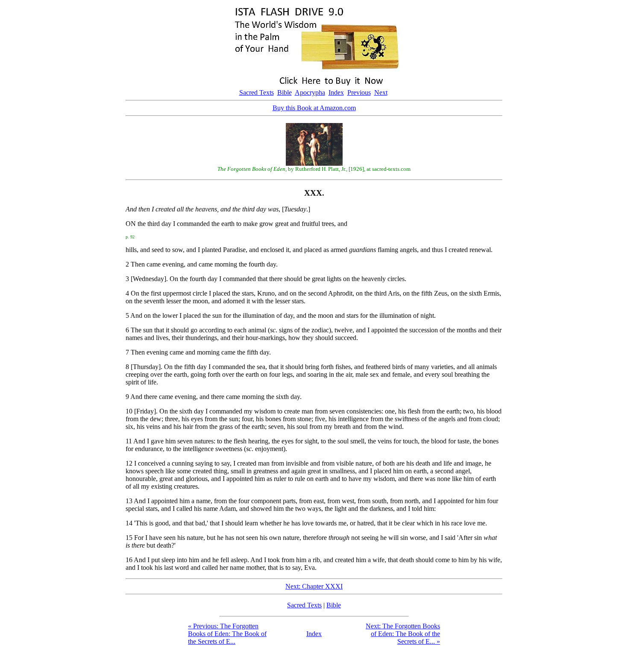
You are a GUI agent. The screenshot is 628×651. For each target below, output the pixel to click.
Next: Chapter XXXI (314, 586)
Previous (359, 92)
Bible (284, 92)
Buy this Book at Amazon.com (314, 107)
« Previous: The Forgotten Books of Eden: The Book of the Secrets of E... (227, 633)
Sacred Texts (256, 92)
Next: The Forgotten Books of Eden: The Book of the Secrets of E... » (403, 633)
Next (380, 92)
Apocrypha (310, 92)
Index (336, 92)
